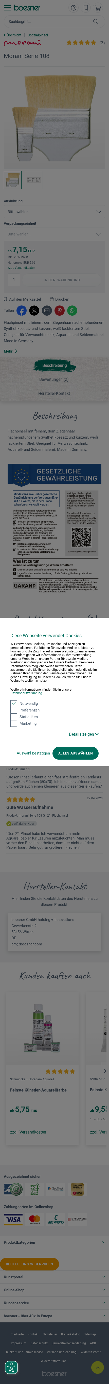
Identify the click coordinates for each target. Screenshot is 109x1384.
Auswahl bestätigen (33, 753)
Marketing (28, 723)
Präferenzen (30, 710)
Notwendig (29, 703)
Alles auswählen (75, 753)
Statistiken (29, 717)
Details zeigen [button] (82, 734)
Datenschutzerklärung (26, 693)
